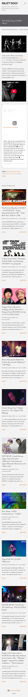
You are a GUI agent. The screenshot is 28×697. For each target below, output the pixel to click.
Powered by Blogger (14, 690)
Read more (23, 232)
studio (18, 171)
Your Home (17, 173)
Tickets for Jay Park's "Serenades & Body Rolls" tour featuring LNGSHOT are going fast (13, 261)
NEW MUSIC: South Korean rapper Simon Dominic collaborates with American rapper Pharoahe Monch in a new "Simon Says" (14, 461)
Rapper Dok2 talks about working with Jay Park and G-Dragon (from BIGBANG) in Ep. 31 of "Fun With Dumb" (14, 311)
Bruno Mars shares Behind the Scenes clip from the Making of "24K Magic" (13, 362)
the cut (8, 173)
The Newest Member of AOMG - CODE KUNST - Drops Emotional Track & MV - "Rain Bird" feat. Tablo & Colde (13, 212)
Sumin (3, 173)
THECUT (15, 163)
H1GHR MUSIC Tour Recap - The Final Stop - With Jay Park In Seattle (14, 607)
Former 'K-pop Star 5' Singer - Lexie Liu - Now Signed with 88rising (13, 410)
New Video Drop (11, 171)
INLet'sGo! (10, 3)
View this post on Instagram (10, 127)
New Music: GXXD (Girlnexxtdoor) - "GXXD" (11, 512)
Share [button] (3, 176)
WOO (12, 173)
